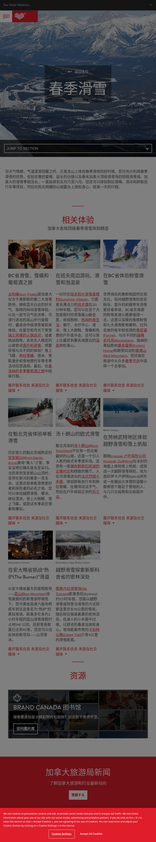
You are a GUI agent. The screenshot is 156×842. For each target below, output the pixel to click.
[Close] (149, 814)
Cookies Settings (62, 833)
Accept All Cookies (91, 833)
